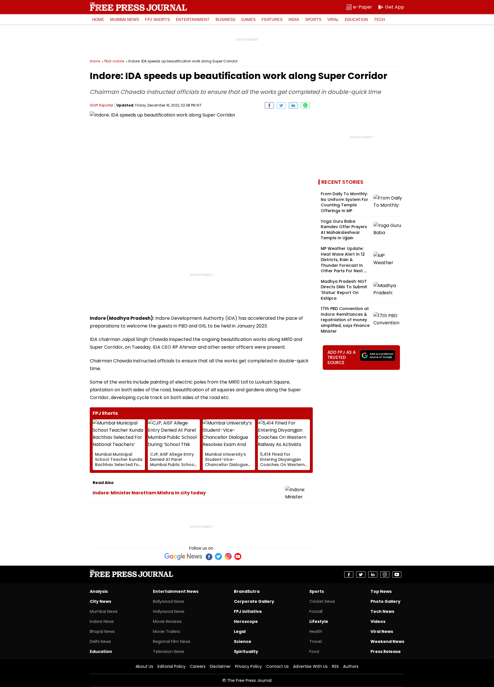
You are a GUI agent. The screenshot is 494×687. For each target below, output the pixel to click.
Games (248, 19)
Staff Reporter (101, 105)
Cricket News (322, 601)
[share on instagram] (384, 574)
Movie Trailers (166, 631)
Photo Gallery (385, 601)
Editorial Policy (172, 666)
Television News (168, 651)
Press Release (385, 651)
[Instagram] (228, 556)
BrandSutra (247, 591)
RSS (335, 666)
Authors (350, 666)
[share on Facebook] (269, 105)
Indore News (102, 621)
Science (242, 641)
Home (98, 19)
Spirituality (246, 651)
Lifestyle (318, 621)
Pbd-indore (114, 61)
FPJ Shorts (157, 19)
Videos (377, 621)
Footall (315, 611)
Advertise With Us (310, 666)
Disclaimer (220, 666)
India (293, 19)
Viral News (381, 631)
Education (356, 19)
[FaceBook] (208, 556)
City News (100, 601)
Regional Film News (171, 641)
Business (225, 19)
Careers (198, 666)
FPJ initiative (248, 611)
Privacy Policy (248, 666)
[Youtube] (237, 556)
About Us (144, 666)
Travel (315, 641)
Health (315, 631)
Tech (379, 19)
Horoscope (246, 621)
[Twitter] (218, 556)
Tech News (382, 611)
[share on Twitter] (281, 105)
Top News (381, 591)
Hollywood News (168, 611)
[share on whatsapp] (305, 105)
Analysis (99, 591)
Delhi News (100, 641)
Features (272, 19)
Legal (240, 631)
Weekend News (387, 641)
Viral (333, 19)
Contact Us (277, 666)
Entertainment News (175, 591)
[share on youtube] (396, 574)
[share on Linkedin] (293, 105)
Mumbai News (124, 19)
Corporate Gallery (254, 601)
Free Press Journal (138, 6)
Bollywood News (168, 601)
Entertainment (193, 19)
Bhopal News (102, 631)
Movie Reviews (167, 621)
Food (314, 651)
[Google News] (183, 556)
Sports (313, 19)
